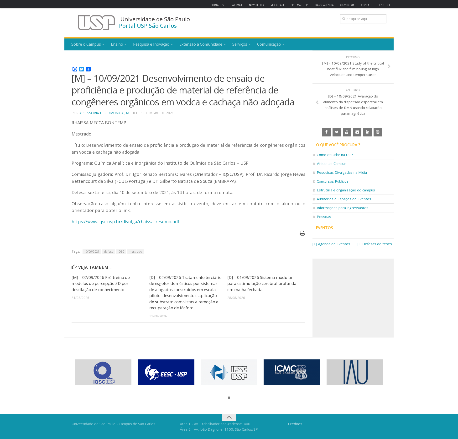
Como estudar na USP (335, 154)
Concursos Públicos (333, 181)
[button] (229, 397)
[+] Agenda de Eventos (331, 243)
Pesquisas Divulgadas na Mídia (342, 172)
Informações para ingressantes (342, 207)
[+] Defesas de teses (374, 243)
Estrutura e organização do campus (346, 190)
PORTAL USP (218, 5)
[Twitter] (337, 132)
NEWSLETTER (256, 5)
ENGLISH (384, 5)
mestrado (135, 251)
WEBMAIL (237, 5)
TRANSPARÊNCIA (323, 5)
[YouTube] (347, 132)
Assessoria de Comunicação (104, 113)
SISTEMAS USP (299, 5)
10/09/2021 (91, 251)
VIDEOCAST (277, 5)
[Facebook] (326, 132)
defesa (108, 251)
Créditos (295, 423)
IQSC (121, 251)
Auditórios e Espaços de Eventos (344, 198)
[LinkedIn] (367, 132)
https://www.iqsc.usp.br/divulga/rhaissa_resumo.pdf (125, 221)
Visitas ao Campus (332, 163)
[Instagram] (378, 132)
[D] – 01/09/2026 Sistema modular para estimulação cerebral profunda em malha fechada (262, 283)
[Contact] (357, 132)
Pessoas (324, 216)
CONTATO (367, 5)
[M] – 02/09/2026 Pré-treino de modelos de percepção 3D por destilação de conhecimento (101, 283)
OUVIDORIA (347, 5)
